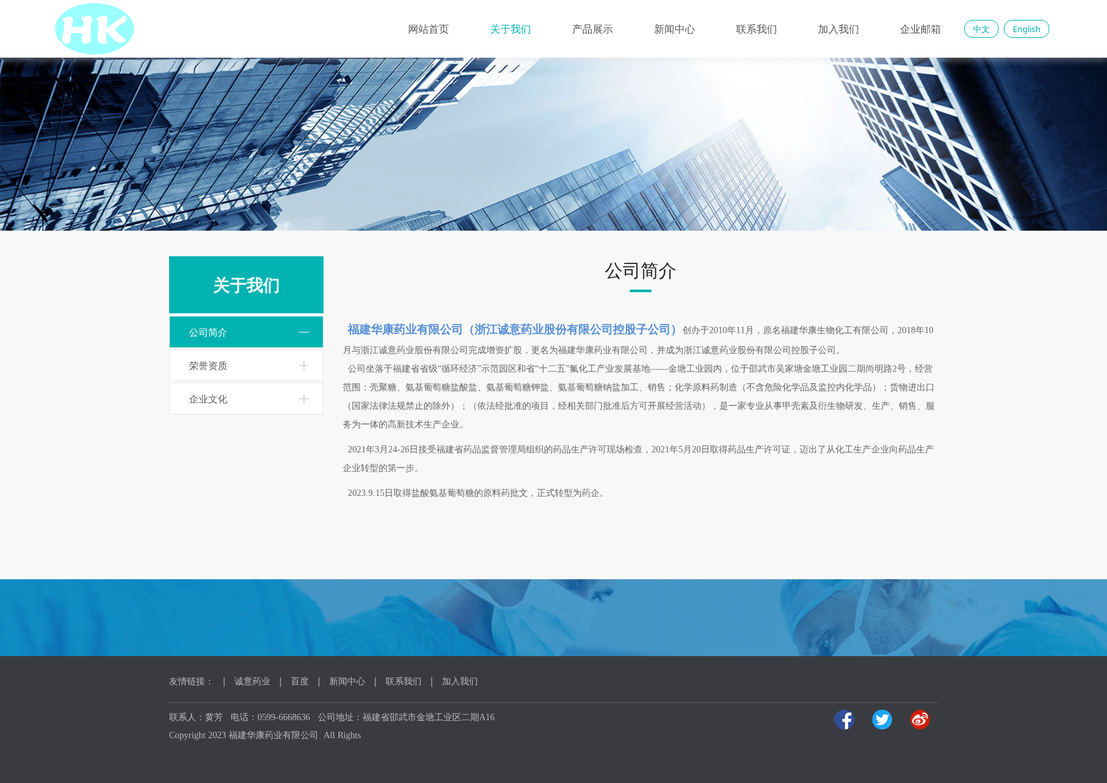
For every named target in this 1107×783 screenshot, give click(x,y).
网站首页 (428, 29)
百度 (300, 681)
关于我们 (510, 29)
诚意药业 (252, 681)
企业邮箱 (920, 29)
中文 (981, 29)
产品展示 (592, 29)
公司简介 (208, 332)
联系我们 (756, 29)
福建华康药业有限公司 (273, 735)
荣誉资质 (208, 365)
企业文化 (208, 398)
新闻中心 (674, 29)
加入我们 (838, 29)
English (1026, 29)
